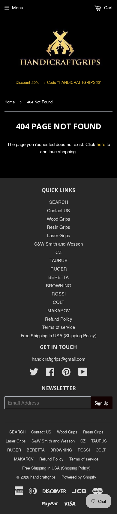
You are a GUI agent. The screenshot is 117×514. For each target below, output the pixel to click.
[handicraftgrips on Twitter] (33, 373)
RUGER (58, 268)
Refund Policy (58, 319)
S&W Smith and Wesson (58, 243)
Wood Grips (58, 219)
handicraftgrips (43, 477)
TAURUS (59, 260)
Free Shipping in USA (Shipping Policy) (59, 335)
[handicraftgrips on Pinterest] (66, 373)
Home (9, 102)
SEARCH (58, 202)
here (101, 144)
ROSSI (59, 293)
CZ (59, 252)
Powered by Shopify (79, 477)
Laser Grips (58, 235)
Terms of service (58, 327)
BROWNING (58, 285)
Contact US (58, 210)
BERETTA (58, 277)
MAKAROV (58, 310)
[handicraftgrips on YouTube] (83, 373)
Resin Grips (58, 227)
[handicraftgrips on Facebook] (50, 373)
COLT (58, 302)
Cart (107, 7)
